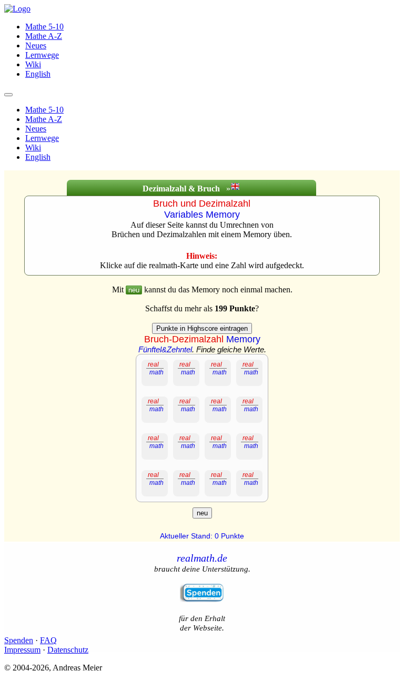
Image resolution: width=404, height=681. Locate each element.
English (37, 73)
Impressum (22, 649)
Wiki (33, 64)
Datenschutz (67, 649)
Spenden (18, 640)
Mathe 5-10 (44, 26)
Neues (35, 45)
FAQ (48, 640)
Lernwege (42, 54)
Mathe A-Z (43, 36)
